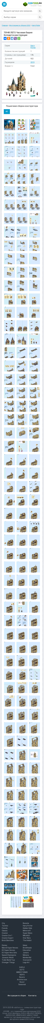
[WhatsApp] (18, 38)
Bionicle (26, 923)
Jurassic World (7, 958)
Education (27, 950)
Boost (22, 982)
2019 (32, 62)
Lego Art (26, 962)
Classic (5, 931)
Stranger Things (8, 962)
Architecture (22, 980)
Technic (5, 926)
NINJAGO (26, 935)
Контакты (32, 996)
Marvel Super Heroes (10, 948)
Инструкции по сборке (17, 996)
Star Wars (27, 938)
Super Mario (27, 933)
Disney (4, 945)
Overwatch (27, 960)
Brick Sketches (8, 940)
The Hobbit (27, 940)
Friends (5, 928)
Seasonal (22, 984)
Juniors (26, 953)
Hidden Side (27, 928)
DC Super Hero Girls (9, 953)
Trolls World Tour (8, 960)
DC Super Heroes (8, 950)
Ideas (25, 945)
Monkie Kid (27, 958)
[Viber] (15, 38)
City (3, 923)
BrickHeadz (27, 948)
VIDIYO (22, 975)
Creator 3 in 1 (7, 935)
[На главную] (32, 4)
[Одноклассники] (8, 38)
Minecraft (27, 931)
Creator (5, 933)
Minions (26, 955)
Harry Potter (33, 47)
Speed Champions (9, 955)
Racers (22, 977)
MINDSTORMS (22, 972)
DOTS (22, 970)
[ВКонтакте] (5, 38)
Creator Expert (7, 938)
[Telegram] (12, 38)
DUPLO (22, 967)
